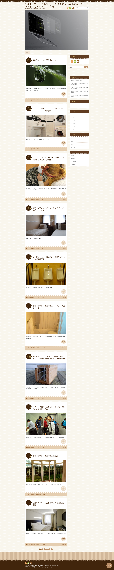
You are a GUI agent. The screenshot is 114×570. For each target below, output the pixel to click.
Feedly (70, 8)
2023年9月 (72, 129)
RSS (68, 8)
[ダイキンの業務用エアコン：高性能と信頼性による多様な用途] (46, 434)
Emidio (64, 100)
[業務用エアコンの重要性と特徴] (46, 85)
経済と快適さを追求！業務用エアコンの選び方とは (33, 566)
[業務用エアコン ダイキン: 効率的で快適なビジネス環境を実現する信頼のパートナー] (46, 383)
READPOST (63, 94)
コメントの (73, 161)
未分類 (72, 141)
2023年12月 (73, 120)
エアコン (29, 100)
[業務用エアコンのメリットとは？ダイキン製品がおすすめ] (46, 235)
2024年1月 (72, 117)
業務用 (33, 100)
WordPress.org (73, 164)
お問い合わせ (73, 8)
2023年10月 (73, 126)
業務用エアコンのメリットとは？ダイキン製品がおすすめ (79, 92)
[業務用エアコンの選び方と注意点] (46, 481)
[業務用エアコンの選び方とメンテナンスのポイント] (46, 333)
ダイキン (45, 148)
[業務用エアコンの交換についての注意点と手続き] (46, 530)
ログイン (72, 155)
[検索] (86, 67)
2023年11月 (73, 123)
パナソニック (45, 100)
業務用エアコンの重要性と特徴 (76, 80)
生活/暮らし (38, 100)
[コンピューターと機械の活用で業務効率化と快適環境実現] (46, 284)
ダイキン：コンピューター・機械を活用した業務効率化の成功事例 (79, 88)
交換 (44, 494)
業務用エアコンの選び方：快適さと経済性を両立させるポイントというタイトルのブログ (42, 565)
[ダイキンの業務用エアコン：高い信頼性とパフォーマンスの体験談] (46, 136)
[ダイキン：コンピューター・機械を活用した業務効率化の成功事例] (46, 185)
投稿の (73, 158)
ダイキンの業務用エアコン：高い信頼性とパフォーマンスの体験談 (79, 84)
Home (27, 52)
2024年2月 (72, 114)
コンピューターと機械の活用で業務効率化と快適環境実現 (79, 96)
